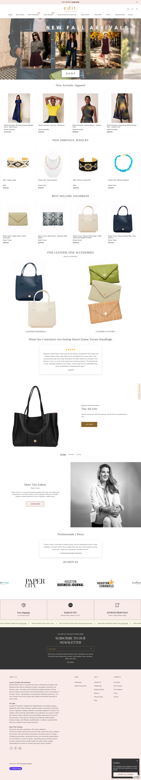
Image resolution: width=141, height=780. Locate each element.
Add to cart (18, 163)
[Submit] (91, 633)
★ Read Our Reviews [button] (139, 392)
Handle (71, 442)
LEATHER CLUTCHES (105, 331)
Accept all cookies (125, 774)
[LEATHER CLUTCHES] (105, 295)
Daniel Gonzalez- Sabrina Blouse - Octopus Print (87, 126)
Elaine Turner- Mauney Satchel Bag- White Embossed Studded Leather (87, 237)
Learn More (35, 491)
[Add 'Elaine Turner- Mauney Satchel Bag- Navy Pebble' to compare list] (134, 208)
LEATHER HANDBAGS (36, 331)
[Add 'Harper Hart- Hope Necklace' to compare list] (64, 152)
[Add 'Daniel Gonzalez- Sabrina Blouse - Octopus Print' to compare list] (99, 97)
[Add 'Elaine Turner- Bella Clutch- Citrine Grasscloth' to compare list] (29, 208)
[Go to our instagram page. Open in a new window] (15, 748)
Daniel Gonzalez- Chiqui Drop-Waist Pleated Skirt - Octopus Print (121, 126)
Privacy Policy (98, 697)
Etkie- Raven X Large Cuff (81, 180)
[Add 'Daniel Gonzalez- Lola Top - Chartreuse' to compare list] (64, 97)
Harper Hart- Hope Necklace (47, 180)
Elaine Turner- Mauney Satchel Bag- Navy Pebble (122, 237)
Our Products (118, 690)
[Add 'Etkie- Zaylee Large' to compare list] (29, 152)
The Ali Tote (42, 608)
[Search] (132, 9)
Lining (78, 442)
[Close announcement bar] (137, 2)
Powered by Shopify (26, 764)
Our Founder (118, 686)
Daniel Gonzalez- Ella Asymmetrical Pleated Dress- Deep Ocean (18, 126)
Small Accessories (80, 686)
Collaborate (98, 686)
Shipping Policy (99, 690)
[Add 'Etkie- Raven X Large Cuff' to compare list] (99, 152)
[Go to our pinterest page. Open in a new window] (20, 748)
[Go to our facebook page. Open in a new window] (11, 748)
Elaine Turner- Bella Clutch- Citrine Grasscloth (14, 237)
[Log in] (128, 9)
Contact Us (97, 682)
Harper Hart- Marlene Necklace (118, 180)
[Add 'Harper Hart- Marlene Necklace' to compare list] (134, 152)
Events (116, 697)
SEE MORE (89, 412)
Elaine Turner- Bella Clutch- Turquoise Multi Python (52, 237)
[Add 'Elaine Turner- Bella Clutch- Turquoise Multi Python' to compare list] (64, 208)
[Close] (137, 761)
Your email (52, 634)
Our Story (117, 682)
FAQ (95, 700)
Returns (96, 693)
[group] (35, 568)
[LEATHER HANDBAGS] (36, 295)
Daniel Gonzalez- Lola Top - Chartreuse (51, 125)
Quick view (19, 108)
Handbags (78, 682)
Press (115, 693)
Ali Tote (63, 442)
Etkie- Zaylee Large (9, 180)
